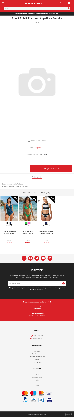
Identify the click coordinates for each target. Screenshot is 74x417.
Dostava (37, 359)
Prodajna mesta (37, 377)
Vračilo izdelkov (37, 362)
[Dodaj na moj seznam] (2, 202)
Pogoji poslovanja (37, 354)
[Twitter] (36, 258)
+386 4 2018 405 (38, 336)
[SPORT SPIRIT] (33, 3)
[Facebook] (24, 258)
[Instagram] (30, 258)
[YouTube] (43, 258)
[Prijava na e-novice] (63, 283)
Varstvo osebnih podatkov (50, 277)
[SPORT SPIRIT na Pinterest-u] (50, 258)
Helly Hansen (43, 154)
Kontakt (37, 374)
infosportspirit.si (38, 338)
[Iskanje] (68, 8)
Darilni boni (37, 383)
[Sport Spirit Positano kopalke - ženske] (37, 82)
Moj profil (37, 351)
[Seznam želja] (61, 3)
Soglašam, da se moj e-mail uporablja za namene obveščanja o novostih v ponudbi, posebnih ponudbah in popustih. (38, 288)
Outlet (37, 385)
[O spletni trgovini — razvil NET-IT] (68, 414)
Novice (37, 380)
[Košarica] (68, 3)
